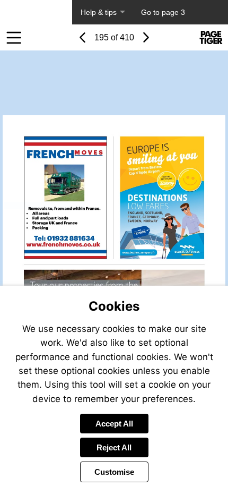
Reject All (114, 447)
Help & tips (99, 12)
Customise (114, 471)
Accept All (114, 423)
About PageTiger (36, 12)
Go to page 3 (163, 12)
